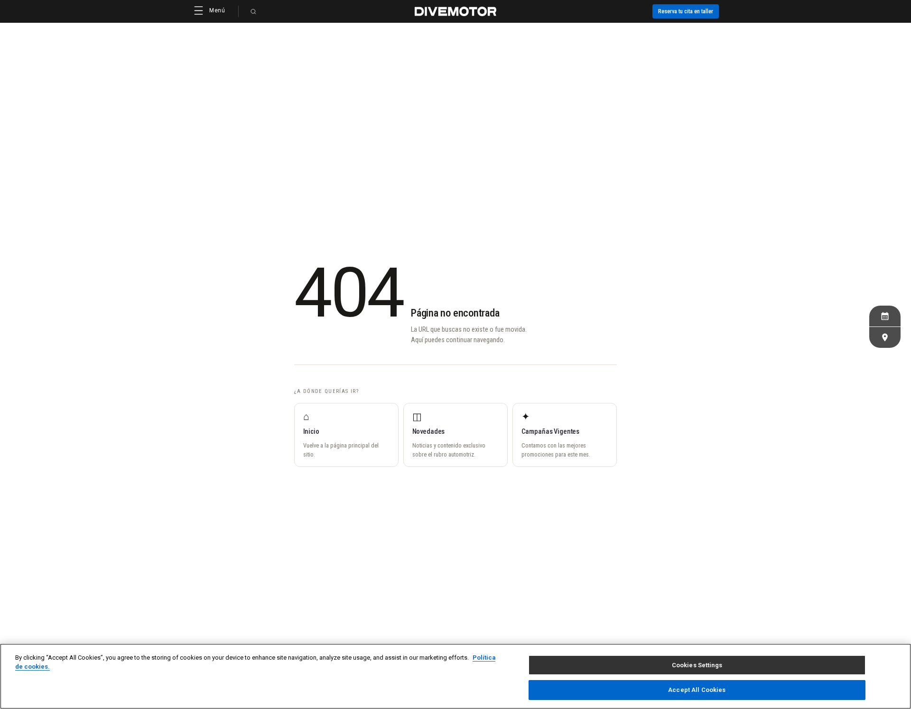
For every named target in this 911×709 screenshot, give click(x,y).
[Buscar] (253, 11)
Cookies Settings (697, 665)
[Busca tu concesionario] (885, 337)
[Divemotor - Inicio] (455, 11)
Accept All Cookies (696, 689)
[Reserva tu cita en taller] (885, 316)
